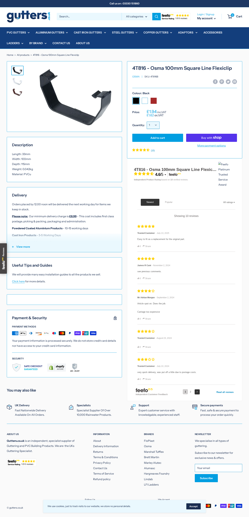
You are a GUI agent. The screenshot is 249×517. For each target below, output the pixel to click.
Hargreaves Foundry (156, 473)
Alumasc (149, 468)
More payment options (211, 145)
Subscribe (206, 478)
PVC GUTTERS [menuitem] (16, 32)
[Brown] (154, 101)
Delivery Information (106, 446)
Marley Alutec (152, 462)
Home (10, 54)
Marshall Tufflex (154, 451)
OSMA (136, 76)
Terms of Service (103, 473)
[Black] (136, 101)
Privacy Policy (102, 462)
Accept (193, 506)
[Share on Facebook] (215, 81)
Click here (18, 281)
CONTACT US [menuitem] (61, 43)
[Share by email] (234, 81)
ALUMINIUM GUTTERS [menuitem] (50, 32)
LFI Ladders (151, 484)
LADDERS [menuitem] (13, 43)
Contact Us (100, 468)
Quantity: (138, 125)
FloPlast (149, 440)
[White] (145, 101)
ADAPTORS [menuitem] (186, 32)
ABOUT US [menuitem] (83, 43)
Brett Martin (151, 457)
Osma (148, 446)
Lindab (148, 479)
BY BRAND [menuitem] (36, 43)
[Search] (156, 16)
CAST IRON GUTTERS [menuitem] (88, 32)
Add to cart (157, 137)
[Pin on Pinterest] (221, 81)
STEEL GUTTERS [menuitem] (123, 32)
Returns (98, 451)
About (97, 440)
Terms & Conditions (105, 457)
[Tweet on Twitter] (228, 81)
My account (205, 18)
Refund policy (101, 479)
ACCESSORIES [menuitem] (212, 32)
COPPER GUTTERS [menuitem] (155, 32)
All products (23, 54)
